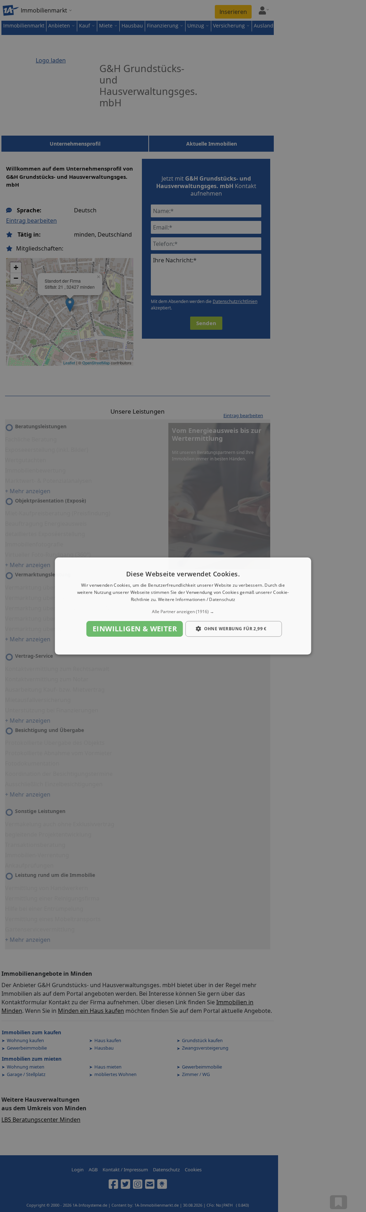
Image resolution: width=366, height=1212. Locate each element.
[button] (183, 611)
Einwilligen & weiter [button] (135, 628)
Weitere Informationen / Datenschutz (197, 599)
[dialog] (183, 606)
